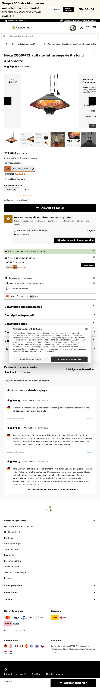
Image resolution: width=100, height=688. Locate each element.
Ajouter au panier (52, 207)
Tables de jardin (12, 566)
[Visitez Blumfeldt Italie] (21, 646)
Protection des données (15, 674)
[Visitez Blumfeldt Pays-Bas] (10, 652)
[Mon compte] (81, 27)
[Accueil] (8, 44)
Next (92, 101)
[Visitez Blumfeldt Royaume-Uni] (31, 646)
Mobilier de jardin (12, 532)
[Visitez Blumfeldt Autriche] (10, 646)
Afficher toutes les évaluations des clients (54, 489)
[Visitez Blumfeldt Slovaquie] (37, 646)
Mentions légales (54, 674)
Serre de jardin (11, 549)
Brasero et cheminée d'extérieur (25, 44)
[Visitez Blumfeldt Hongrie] (5, 652)
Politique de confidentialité (61, 649)
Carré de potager (12, 543)
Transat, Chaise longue (15, 572)
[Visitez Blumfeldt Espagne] (26, 646)
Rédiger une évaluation (80, 369)
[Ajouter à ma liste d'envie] (94, 53)
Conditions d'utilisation (84, 649)
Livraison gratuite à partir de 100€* (80, 20)
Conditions (37, 674)
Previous (7, 101)
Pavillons (8, 538)
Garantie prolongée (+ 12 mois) (32, 230)
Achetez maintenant (68, 9)
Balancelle (9, 555)
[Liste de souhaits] (87, 27)
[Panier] (94, 27)
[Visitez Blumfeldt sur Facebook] (5, 669)
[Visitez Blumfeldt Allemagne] (5, 646)
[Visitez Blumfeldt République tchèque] (42, 646)
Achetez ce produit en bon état (22, 258)
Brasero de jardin (12, 561)
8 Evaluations (23, 66)
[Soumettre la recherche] (4, 36)
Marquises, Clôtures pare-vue (18, 526)
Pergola (8, 578)
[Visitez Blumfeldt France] (16, 646)
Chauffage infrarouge (52, 44)
